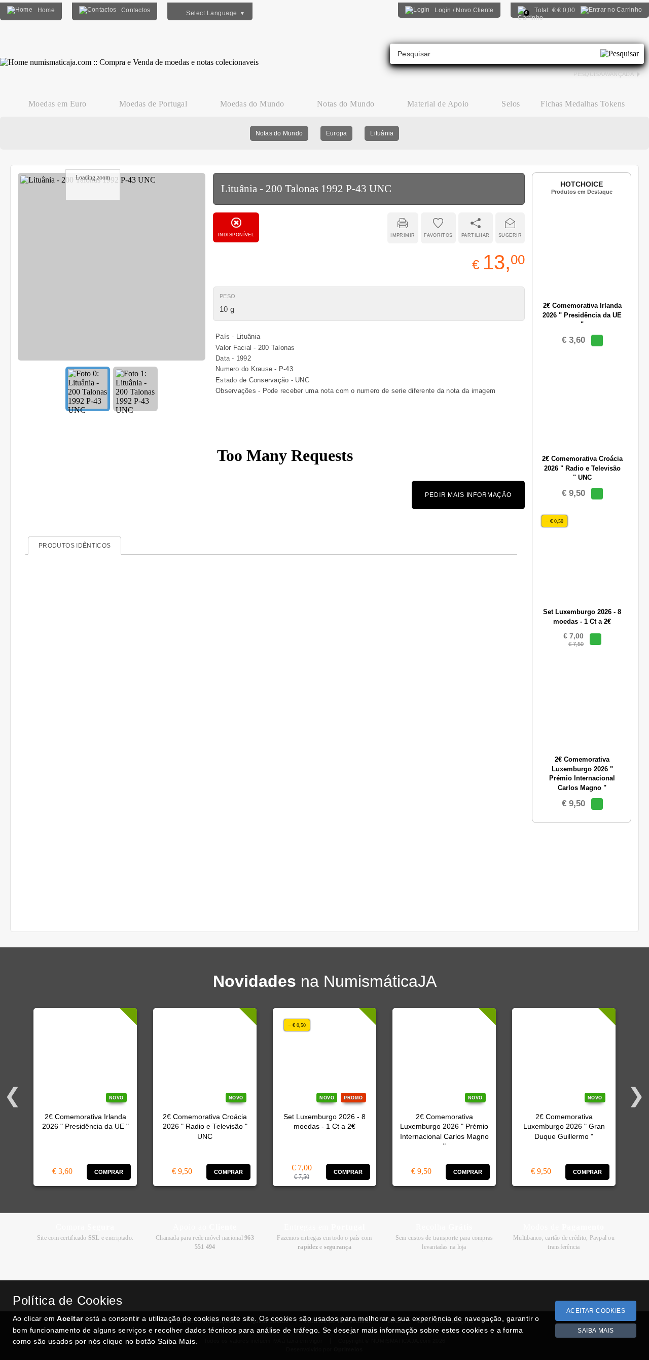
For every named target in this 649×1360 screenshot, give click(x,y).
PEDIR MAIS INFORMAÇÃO (468, 494)
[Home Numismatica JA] (129, 55)
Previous (13, 1096)
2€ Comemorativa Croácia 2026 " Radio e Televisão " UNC (205, 1126)
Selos (510, 103)
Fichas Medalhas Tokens (582, 103)
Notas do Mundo (279, 133)
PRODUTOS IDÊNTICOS (75, 545)
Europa (336, 133)
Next (636, 1096)
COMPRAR (109, 1172)
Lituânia (381, 133)
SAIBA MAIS (596, 1331)
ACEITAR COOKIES (596, 1311)
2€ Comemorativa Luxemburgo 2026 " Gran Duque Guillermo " (564, 1126)
